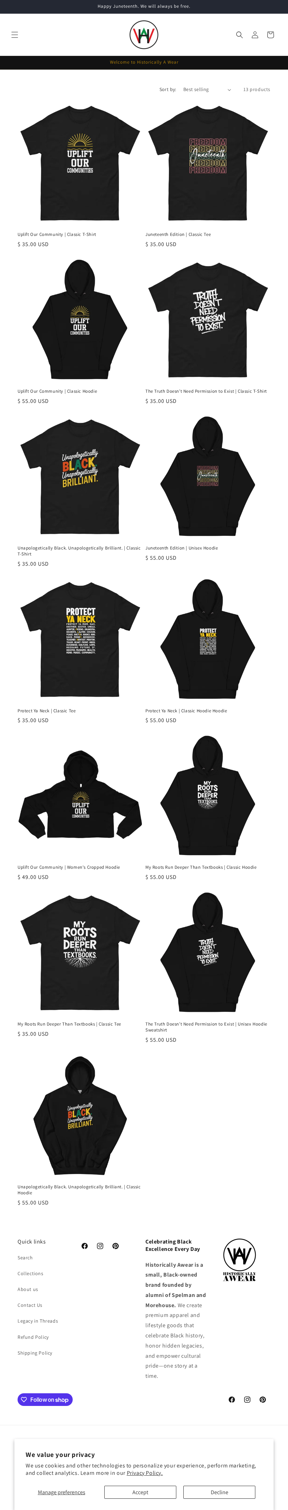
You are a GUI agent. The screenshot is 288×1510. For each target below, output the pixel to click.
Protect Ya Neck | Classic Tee (47, 711)
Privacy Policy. (145, 1473)
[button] (14, 35)
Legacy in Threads (38, 1321)
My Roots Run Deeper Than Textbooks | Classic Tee (69, 1024)
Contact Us (30, 1305)
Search (25, 1257)
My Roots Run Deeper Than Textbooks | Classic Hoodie (201, 867)
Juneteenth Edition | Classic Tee (178, 234)
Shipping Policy (35, 1353)
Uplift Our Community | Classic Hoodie (57, 391)
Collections (31, 1273)
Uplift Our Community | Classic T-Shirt (57, 234)
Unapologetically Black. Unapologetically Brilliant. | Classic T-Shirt (79, 551)
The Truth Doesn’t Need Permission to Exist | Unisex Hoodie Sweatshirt (206, 1027)
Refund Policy (33, 1337)
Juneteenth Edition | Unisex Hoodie (181, 548)
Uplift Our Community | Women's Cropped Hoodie (69, 867)
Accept (140, 1492)
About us (28, 1289)
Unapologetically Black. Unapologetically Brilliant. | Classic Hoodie (79, 1190)
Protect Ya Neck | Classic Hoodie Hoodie (186, 711)
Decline (219, 1492)
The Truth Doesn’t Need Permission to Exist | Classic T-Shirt (206, 391)
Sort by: (167, 89)
